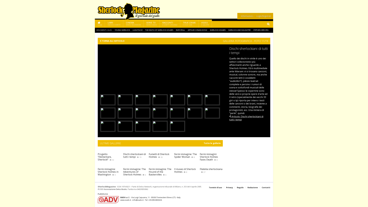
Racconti (169, 23)
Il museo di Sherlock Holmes (185, 170)
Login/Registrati (263, 16)
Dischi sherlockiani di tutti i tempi (134, 155)
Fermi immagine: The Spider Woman (185, 155)
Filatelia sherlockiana (211, 170)
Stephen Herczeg (261, 30)
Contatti (266, 187)
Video (205, 23)
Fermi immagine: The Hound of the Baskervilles (160, 171)
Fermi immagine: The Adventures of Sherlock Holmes (134, 171)
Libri (114, 23)
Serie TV (151, 23)
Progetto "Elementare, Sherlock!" (106, 157)
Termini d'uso (215, 187)
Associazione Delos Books (115, 189)
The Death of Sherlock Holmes (159, 30)
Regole (240, 187)
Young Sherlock (122, 30)
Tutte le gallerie (212, 143)
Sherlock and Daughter (239, 30)
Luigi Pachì (137, 30)
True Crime (189, 23)
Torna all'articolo (112, 41)
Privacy (229, 187)
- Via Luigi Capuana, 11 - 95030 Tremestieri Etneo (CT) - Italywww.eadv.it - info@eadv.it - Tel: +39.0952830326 (150, 198)
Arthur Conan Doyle (197, 30)
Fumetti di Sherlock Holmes (159, 155)
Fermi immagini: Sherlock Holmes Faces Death (209, 157)
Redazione (253, 187)
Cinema (133, 23)
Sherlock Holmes (218, 30)
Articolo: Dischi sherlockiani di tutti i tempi (246, 118)
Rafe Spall (180, 30)
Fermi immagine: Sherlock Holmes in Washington (108, 171)
